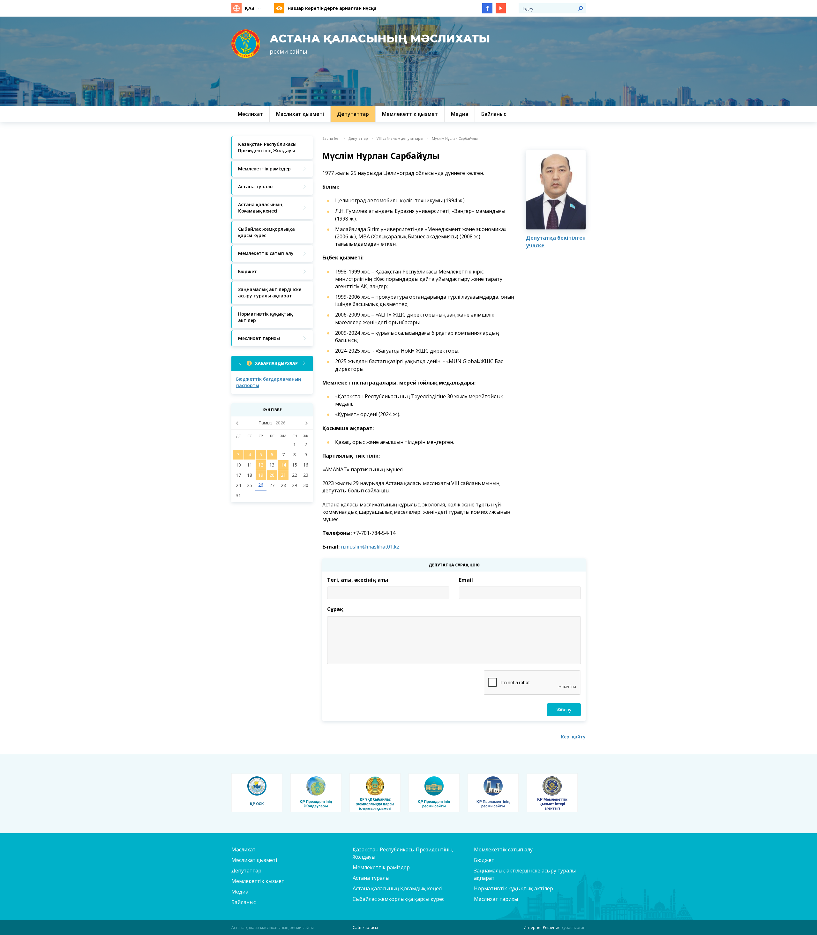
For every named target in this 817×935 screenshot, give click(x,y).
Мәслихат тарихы (496, 898)
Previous (240, 363)
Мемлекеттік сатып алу (503, 849)
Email (466, 579)
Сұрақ (335, 609)
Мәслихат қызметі (254, 860)
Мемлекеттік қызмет (257, 881)
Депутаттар (358, 138)
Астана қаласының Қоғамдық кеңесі (397, 888)
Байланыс (243, 902)
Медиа (239, 891)
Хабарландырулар (276, 363)
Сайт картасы (365, 927)
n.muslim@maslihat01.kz (370, 546)
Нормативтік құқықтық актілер (513, 888)
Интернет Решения (542, 927)
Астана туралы (371, 877)
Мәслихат (243, 849)
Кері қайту (573, 737)
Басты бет (331, 138)
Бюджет (484, 860)
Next (304, 363)
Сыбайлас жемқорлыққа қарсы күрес (398, 898)
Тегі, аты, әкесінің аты (357, 579)
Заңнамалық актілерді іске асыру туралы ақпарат (525, 874)
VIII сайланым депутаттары (400, 138)
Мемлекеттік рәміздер (381, 867)
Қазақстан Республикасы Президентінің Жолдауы (403, 853)
